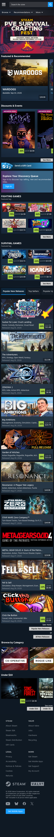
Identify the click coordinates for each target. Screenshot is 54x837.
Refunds (9, 775)
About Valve (33, 725)
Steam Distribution (14, 740)
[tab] (13, 291)
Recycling (32, 740)
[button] (6, 12)
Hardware (32, 735)
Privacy (9, 756)
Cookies (9, 771)
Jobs (30, 730)
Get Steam (32, 756)
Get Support (33, 766)
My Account (33, 771)
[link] (19, 132)
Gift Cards (10, 745)
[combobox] (29, 4)
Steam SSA (10, 730)
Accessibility (11, 761)
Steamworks (11, 735)
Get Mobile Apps (15, 811)
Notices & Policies (13, 766)
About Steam (11, 725)
